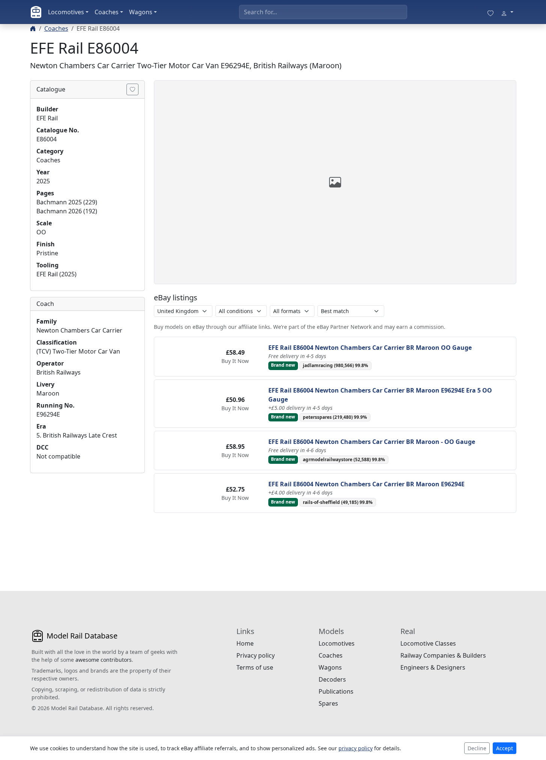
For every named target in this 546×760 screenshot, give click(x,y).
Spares (328, 703)
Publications (336, 691)
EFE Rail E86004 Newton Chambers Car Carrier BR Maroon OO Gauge (370, 347)
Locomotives (66, 12)
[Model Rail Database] (36, 11)
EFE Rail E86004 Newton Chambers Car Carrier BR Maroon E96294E (366, 484)
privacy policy (355, 748)
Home (245, 643)
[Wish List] (490, 12)
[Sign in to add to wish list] (132, 89)
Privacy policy (255, 655)
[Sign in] (507, 12)
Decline (477, 748)
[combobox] (323, 12)
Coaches (107, 12)
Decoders (332, 679)
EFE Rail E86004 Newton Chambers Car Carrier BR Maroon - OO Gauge (371, 442)
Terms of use (254, 667)
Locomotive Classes (428, 643)
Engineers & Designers (432, 667)
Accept (504, 748)
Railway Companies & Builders (443, 655)
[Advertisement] (87, 526)
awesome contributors (103, 659)
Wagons (140, 12)
